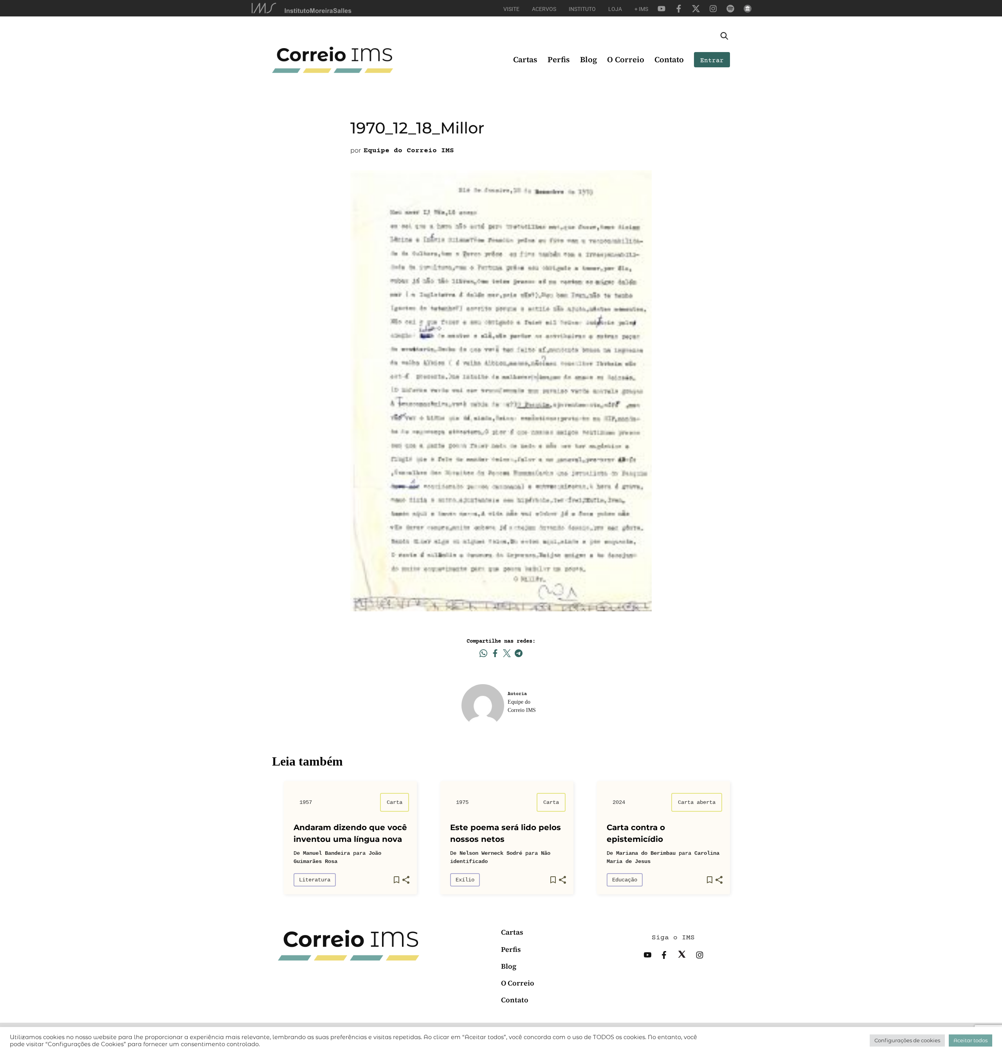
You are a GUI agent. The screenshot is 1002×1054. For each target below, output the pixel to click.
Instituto (582, 9)
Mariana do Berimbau (646, 853)
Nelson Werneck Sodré (491, 853)
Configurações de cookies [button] (907, 1040)
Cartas (525, 59)
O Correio (625, 59)
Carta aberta (696, 802)
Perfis (559, 59)
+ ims (641, 9)
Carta (394, 802)
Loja (615, 9)
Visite (511, 9)
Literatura (314, 880)
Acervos (544, 9)
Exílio (465, 880)
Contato (669, 59)
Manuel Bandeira (326, 853)
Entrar (712, 60)
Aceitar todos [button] (970, 1040)
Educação (624, 880)
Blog (588, 59)
